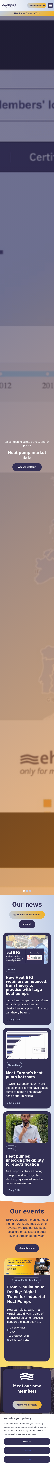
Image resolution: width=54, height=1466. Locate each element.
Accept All (27, 1441)
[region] (27, 1440)
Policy (11, 1148)
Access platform (27, 467)
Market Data (14, 1065)
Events (11, 969)
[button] (50, 5)
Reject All (27, 1459)
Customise (27, 1450)
